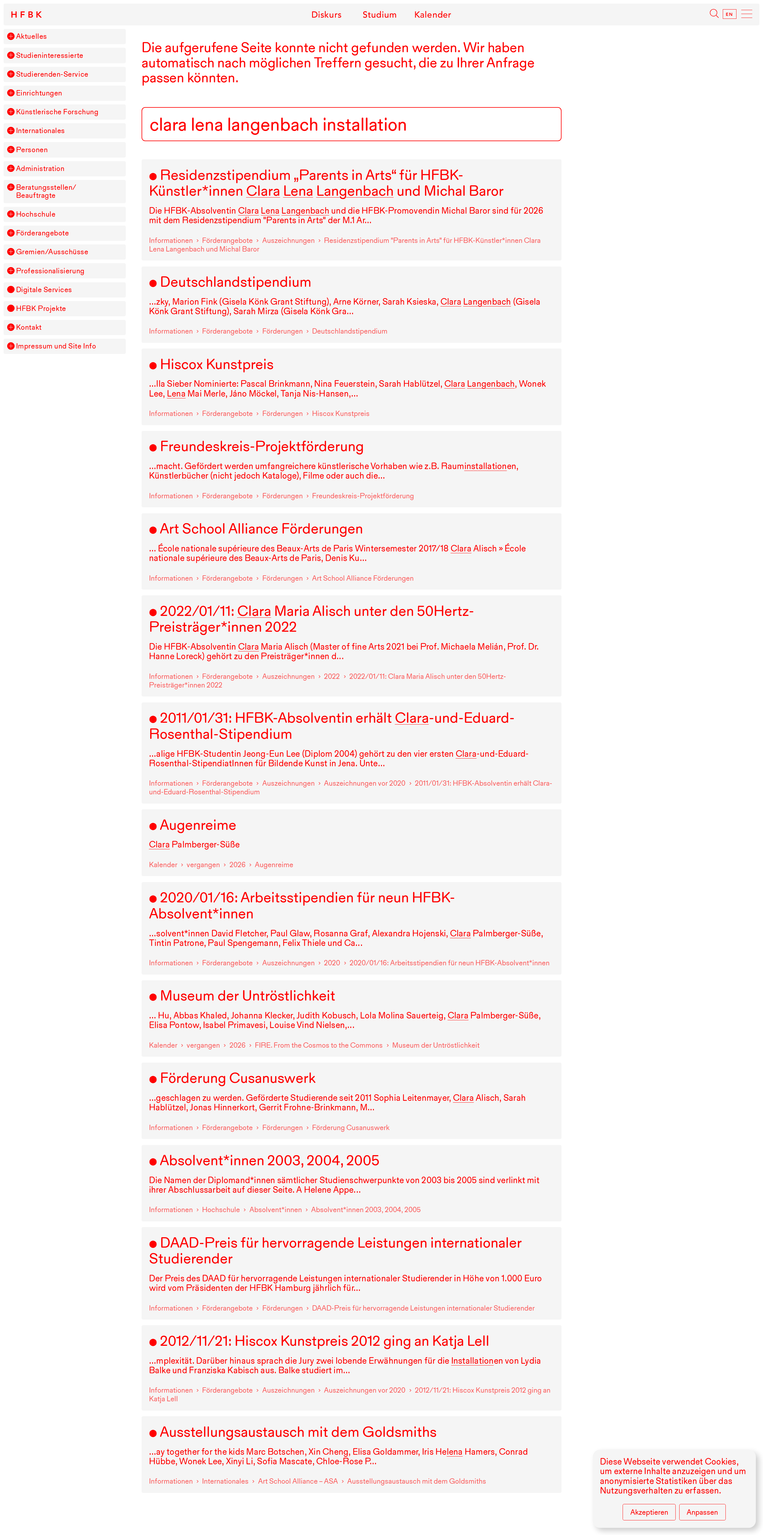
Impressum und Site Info (56, 346)
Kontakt (29, 327)
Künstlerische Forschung (57, 112)
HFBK (27, 15)
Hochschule (35, 214)
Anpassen (702, 1512)
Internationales (40, 131)
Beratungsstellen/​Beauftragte (46, 191)
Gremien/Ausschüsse (52, 252)
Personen (32, 150)
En (729, 14)
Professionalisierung (50, 271)
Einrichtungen (39, 93)
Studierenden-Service (52, 74)
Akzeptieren (649, 1512)
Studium (380, 14)
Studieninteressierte (49, 56)
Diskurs (326, 14)
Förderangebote (42, 233)
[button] (10, 36)
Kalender (433, 14)
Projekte (41, 309)
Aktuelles (31, 37)
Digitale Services (44, 290)
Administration (40, 169)
